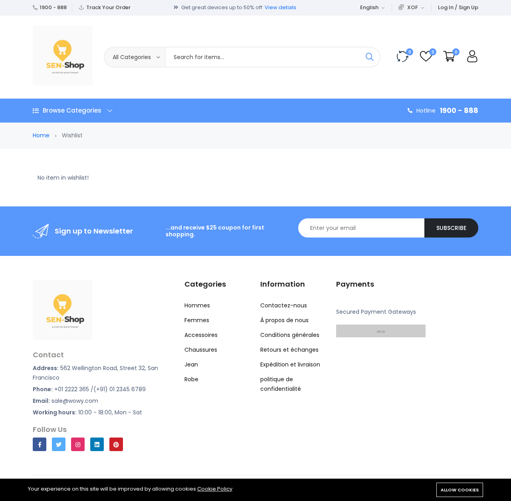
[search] (369, 57)
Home (41, 135)
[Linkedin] (97, 444)
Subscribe (451, 228)
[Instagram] (78, 444)
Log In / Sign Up (458, 7)
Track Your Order (108, 7)
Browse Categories (72, 110)
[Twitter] (58, 444)
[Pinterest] (116, 444)
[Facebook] (39, 444)
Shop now (300, 11)
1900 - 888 (53, 7)
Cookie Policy (214, 489)
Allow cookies (460, 490)
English (369, 7)
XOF (412, 7)
